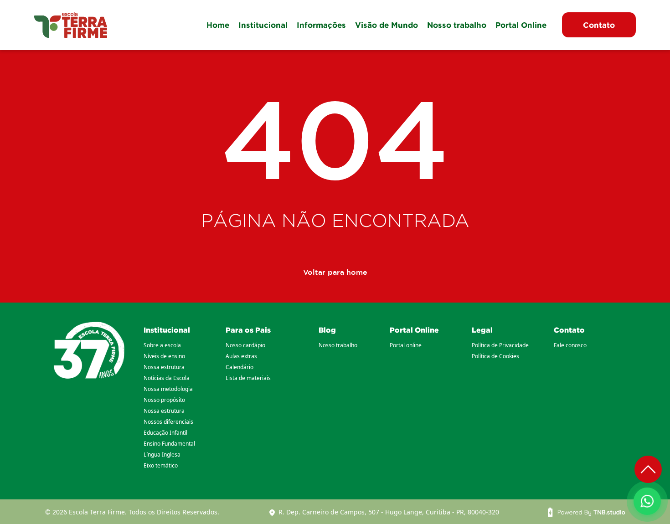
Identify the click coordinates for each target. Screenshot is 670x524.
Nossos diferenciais (168, 422)
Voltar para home (335, 272)
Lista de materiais (248, 378)
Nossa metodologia (168, 389)
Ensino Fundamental (169, 443)
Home (217, 25)
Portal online (406, 345)
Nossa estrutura (164, 367)
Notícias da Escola (167, 378)
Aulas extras (241, 356)
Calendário (239, 367)
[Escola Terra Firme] (70, 25)
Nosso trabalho (456, 25)
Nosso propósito (164, 400)
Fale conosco (570, 345)
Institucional (263, 25)
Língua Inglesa (162, 454)
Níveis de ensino (164, 356)
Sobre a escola (162, 345)
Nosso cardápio (245, 345)
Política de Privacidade (500, 345)
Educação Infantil (165, 433)
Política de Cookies (495, 356)
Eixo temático (161, 465)
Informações (321, 25)
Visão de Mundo (386, 25)
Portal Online (520, 25)
